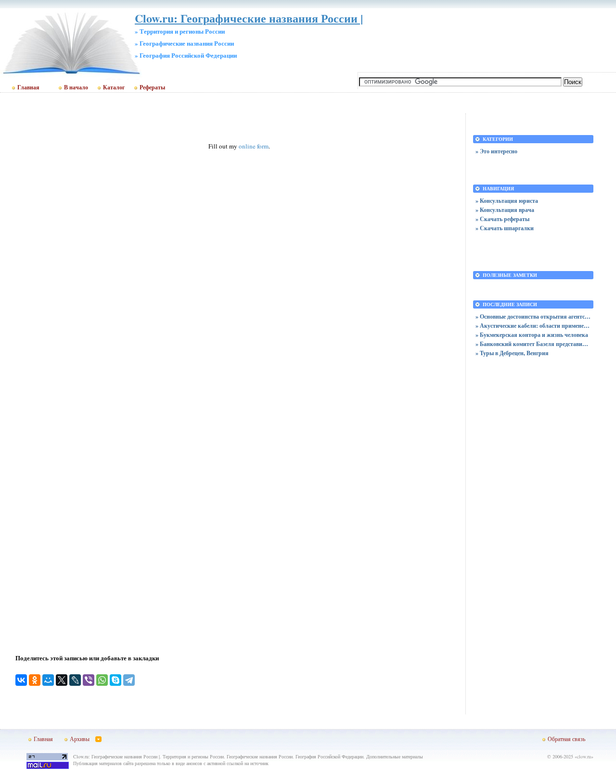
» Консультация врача (504, 210)
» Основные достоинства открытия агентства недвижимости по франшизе (533, 316)
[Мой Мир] (48, 680)
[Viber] (88, 680)
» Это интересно (496, 151)
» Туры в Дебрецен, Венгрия (512, 353)
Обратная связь (566, 739)
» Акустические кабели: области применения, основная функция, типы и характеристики (533, 326)
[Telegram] (129, 680)
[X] (61, 680)
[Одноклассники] (34, 680)
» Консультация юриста (506, 201)
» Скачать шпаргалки (504, 228)
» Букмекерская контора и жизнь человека (531, 335)
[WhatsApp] (102, 680)
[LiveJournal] (75, 680)
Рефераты (152, 87)
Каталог (114, 87)
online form (254, 146)
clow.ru (584, 756)
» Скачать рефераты (502, 219)
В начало (76, 87)
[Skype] (115, 680)
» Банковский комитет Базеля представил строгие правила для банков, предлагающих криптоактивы (533, 344)
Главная (28, 87)
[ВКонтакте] (21, 680)
